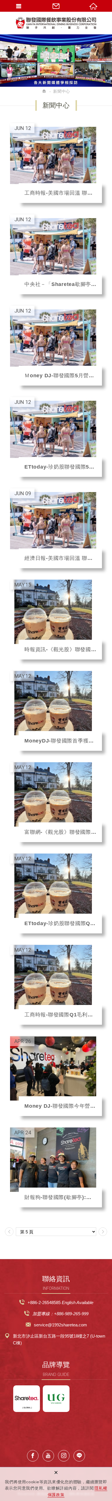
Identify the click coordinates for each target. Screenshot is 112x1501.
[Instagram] (63, 1456)
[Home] (44, 91)
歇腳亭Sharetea (26, 1398)
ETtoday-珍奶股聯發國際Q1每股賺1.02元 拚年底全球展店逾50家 (56, 893)
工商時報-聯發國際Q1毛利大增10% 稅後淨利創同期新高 (56, 985)
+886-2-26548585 (44, 1302)
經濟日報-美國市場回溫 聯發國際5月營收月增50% (56, 528)
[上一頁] (9, 1231)
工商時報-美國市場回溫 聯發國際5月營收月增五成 (56, 163)
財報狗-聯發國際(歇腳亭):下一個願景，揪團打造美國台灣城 (56, 1167)
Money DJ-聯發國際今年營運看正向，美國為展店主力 (56, 1076)
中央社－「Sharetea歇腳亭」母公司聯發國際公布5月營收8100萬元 (56, 254)
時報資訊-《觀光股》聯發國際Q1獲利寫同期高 (56, 619)
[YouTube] (48, 1456)
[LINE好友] (79, 1456)
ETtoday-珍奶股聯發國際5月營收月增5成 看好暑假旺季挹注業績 (56, 437)
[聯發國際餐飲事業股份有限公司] (56, 23)
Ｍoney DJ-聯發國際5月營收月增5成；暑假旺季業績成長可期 (56, 346)
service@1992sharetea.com (60, 1324)
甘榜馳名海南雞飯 (56, 1398)
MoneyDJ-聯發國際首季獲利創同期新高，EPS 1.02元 (56, 711)
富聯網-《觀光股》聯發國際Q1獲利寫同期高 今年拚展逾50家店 (56, 802)
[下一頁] (103, 1231)
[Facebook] (32, 1456)
